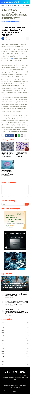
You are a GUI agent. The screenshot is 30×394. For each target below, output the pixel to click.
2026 (15, 322)
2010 (15, 364)
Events (22, 5)
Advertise (18, 387)
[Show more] (25, 135)
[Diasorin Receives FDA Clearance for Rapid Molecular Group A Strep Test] (22, 146)
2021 (15, 335)
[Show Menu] (2, 2)
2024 (15, 327)
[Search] (28, 2)
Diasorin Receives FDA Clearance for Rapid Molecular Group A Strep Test (22, 154)
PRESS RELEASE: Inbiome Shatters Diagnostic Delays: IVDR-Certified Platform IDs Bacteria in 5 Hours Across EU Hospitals (16, 312)
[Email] (22, 135)
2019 (15, 340)
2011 (15, 361)
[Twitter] (16, 135)
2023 (15, 330)
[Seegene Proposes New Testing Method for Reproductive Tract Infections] (7, 146)
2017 (15, 346)
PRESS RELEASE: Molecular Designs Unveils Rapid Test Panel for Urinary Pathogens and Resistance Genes (16, 294)
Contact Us (12, 387)
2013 (15, 356)
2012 (15, 359)
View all (27, 139)
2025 (15, 324)
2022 (15, 332)
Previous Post (5, 196)
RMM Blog (16, 5)
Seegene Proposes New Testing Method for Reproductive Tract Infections (7, 154)
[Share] (27, 38)
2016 (15, 348)
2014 (15, 353)
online (12, 58)
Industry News (9, 5)
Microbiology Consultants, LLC (11, 385)
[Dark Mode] (25, 2)
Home (2, 5)
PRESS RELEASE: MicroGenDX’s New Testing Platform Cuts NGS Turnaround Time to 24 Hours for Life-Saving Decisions (16, 303)
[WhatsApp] (19, 135)
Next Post (25, 196)
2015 (15, 351)
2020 (15, 338)
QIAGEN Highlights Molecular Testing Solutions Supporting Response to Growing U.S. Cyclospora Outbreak (7, 174)
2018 (15, 343)
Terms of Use (23, 385)
